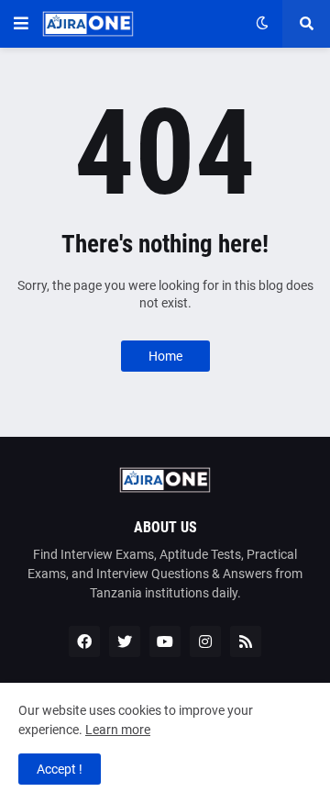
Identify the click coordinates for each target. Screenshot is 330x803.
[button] (21, 23)
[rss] (245, 641)
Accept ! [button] (59, 769)
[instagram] (205, 641)
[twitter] (124, 641)
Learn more (117, 729)
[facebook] (84, 641)
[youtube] (165, 641)
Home (165, 356)
